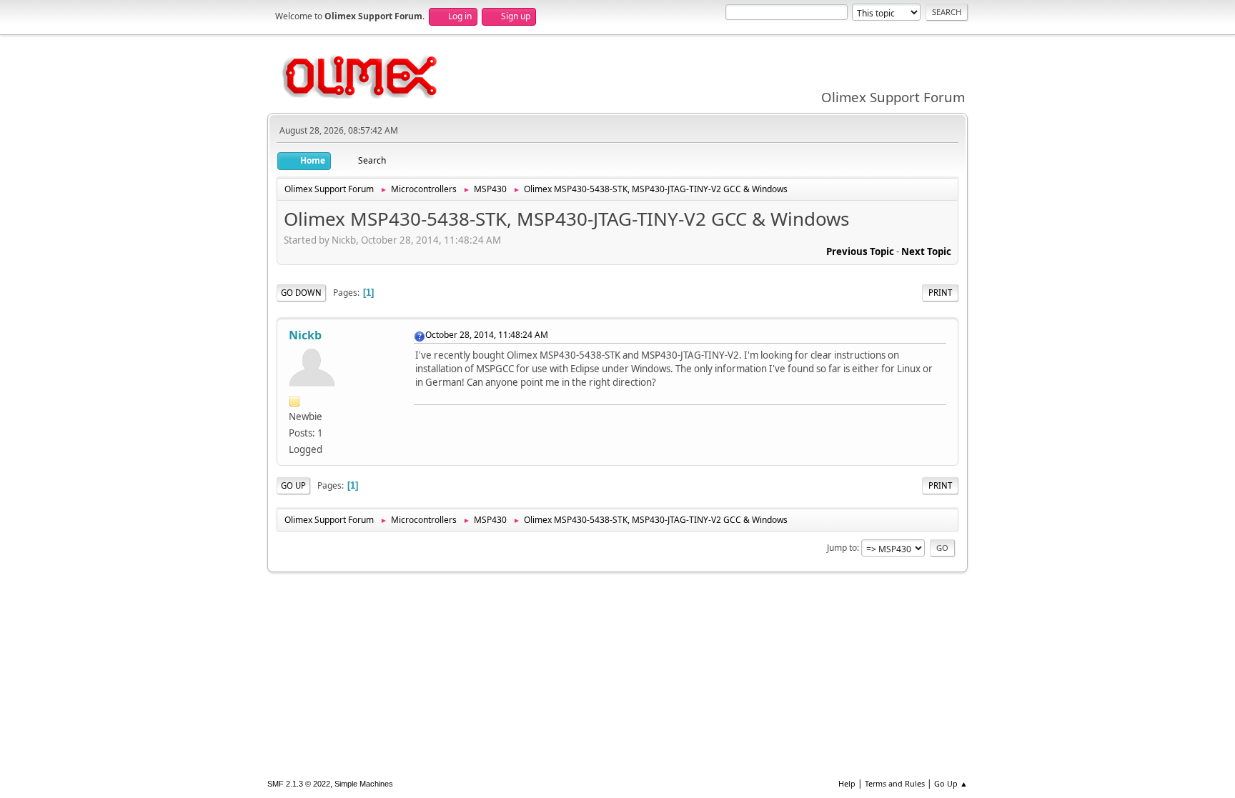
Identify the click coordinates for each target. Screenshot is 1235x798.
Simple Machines (363, 783)
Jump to (842, 548)
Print (940, 292)
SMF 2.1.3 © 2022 (298, 783)
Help (846, 783)
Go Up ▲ (951, 783)
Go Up (293, 485)
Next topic (926, 251)
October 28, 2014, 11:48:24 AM (486, 335)
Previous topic (860, 251)
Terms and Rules (895, 783)
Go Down (301, 292)
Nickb (305, 335)
